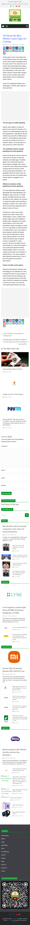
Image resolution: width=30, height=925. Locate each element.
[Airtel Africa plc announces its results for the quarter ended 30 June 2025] (6, 699)
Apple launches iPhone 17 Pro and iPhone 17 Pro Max (19, 790)
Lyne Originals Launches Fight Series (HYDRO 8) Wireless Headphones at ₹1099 (14, 610)
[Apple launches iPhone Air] (5, 799)
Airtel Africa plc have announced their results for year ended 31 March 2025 (19, 707)
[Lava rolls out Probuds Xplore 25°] (6, 628)
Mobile (3, 838)
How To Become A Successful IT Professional (13, 335)
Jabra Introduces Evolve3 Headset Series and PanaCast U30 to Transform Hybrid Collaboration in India (19, 637)
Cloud (2, 848)
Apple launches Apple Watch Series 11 (18, 812)
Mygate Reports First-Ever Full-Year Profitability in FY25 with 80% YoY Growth (19, 688)
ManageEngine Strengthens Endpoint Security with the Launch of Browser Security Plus (15, 342)
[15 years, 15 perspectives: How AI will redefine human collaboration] (6, 557)
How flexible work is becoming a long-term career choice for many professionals (14, 529)
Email (3, 478)
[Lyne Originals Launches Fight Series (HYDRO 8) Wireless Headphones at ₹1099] (15, 595)
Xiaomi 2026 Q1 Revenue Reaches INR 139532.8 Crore (14, 669)
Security (3, 855)
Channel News (5, 835)
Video (2, 861)
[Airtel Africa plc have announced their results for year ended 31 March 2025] (6, 708)
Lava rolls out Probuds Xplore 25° (20, 627)
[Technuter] (3, 26)
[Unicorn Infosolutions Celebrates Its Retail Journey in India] (6, 770)
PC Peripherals (5, 851)
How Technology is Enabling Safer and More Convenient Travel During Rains (18, 573)
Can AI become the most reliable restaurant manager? (19, 564)
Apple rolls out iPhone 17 (18, 805)
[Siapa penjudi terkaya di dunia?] (15, 353)
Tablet (3, 842)
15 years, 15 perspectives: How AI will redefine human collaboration (19, 556)
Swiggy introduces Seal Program (13, 394)
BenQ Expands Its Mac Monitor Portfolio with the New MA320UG (14, 752)
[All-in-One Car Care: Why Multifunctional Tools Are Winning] (6, 548)
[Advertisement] (15, 106)
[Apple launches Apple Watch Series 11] (6, 813)
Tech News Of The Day (10, 504)
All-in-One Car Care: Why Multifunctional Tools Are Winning (18, 547)
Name (3, 470)
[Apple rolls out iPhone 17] (6, 806)
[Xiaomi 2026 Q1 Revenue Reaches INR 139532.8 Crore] (15, 658)
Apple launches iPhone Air (16, 797)
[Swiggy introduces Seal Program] (15, 378)
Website (3, 485)
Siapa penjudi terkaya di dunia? (12, 369)
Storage (3, 858)
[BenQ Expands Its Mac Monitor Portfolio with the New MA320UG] (15, 739)
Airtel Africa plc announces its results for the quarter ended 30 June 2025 (19, 698)
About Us (3, 864)
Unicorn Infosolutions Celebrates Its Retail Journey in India (19, 769)
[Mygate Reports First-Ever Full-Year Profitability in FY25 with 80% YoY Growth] (6, 689)
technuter (17, 44)
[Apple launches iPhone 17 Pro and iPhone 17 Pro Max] (6, 791)
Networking (4, 845)
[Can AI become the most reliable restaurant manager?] (6, 565)
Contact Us (4, 868)
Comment (4, 446)
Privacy (3, 871)
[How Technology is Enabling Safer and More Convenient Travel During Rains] (6, 574)
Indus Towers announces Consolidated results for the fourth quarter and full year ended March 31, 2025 (19, 718)
